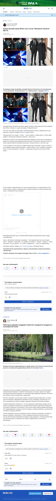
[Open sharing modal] (35, 479)
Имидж (24, 11)
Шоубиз (5, 11)
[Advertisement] (28, 78)
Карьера (12, 11)
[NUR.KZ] (28, 8)
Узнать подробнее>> (44, 253)
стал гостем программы (26, 246)
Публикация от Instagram (21, 232)
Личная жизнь (18, 11)
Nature (41, 368)
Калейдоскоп (6, 317)
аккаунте (23, 132)
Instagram (47, 309)
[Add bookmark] (49, 480)
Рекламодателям (48, 493)
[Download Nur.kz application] (28, 3)
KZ (49, 8)
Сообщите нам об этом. (24, 258)
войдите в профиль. (43, 287)
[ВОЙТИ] (52, 8)
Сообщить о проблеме (35, 493)
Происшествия (36, 11)
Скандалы (29, 11)
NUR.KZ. (46, 91)
